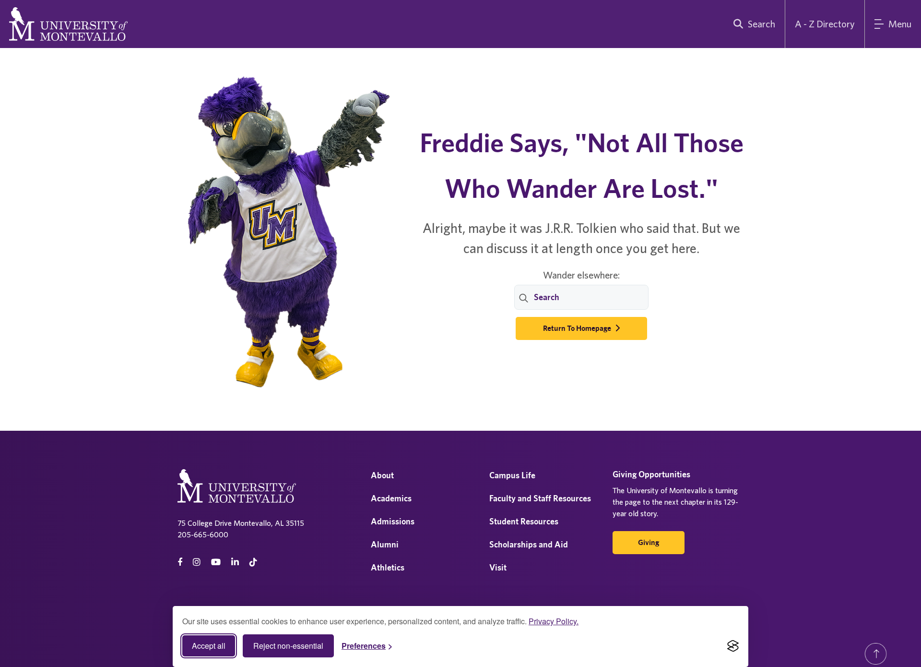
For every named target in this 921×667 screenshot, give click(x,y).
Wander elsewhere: (581, 274)
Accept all (208, 645)
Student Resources (523, 521)
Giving (648, 542)
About (382, 475)
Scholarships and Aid (528, 544)
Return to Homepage (578, 328)
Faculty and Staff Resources (540, 498)
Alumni (385, 544)
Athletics (387, 567)
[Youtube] (216, 562)
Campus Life (512, 475)
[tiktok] (253, 562)
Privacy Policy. (554, 621)
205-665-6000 (202, 534)
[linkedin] (235, 562)
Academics (391, 498)
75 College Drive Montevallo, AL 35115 (240, 523)
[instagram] (197, 562)
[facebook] (179, 562)
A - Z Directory (825, 23)
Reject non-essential (288, 645)
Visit (498, 567)
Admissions (392, 521)
